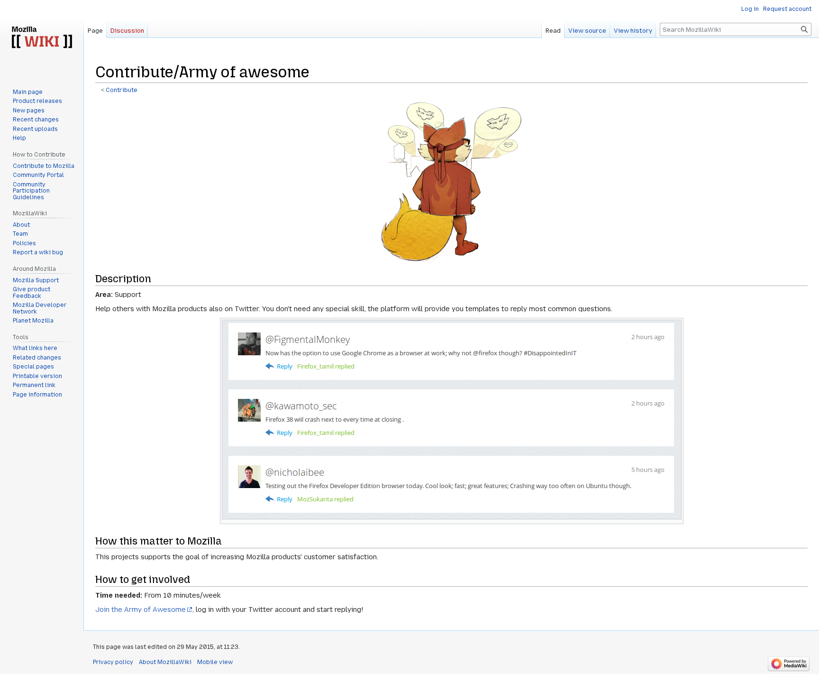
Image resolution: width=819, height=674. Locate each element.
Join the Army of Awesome (140, 609)
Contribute (121, 90)
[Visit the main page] (42, 38)
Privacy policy (113, 662)
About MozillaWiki (165, 662)
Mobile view (215, 662)
